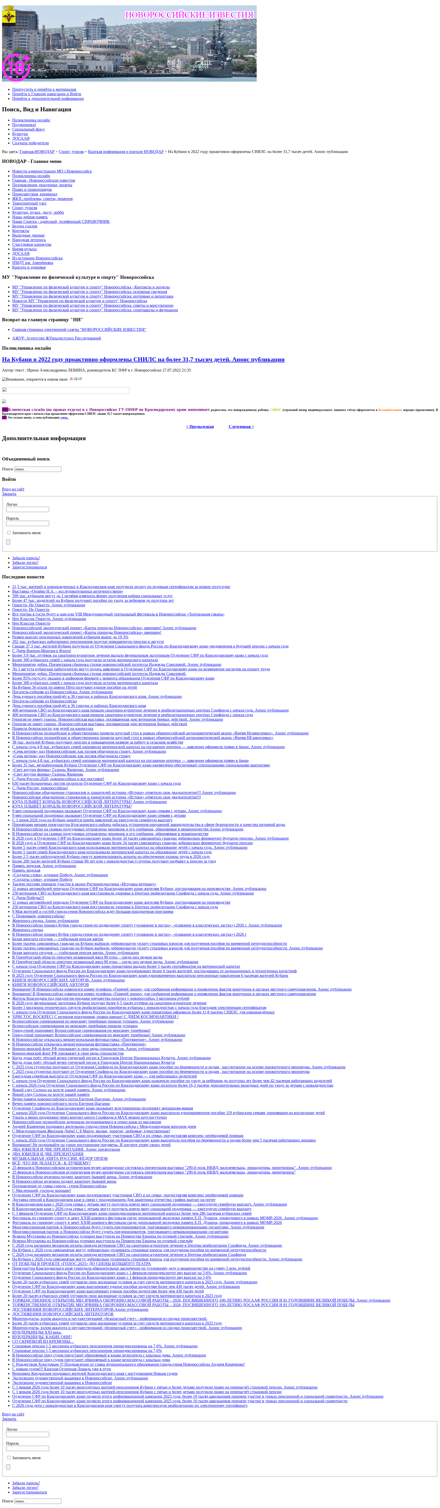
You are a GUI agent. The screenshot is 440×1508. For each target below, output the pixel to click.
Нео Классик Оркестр (31, 623)
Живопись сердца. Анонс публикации (45, 920)
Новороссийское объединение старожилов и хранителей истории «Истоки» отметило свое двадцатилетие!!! (106, 797)
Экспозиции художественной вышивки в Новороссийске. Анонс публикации (80, 1378)
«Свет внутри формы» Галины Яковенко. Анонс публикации (65, 769)
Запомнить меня (26, 533)
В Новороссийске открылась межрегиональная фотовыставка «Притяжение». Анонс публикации (97, 1039)
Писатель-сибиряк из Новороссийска (44, 701)
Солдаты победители (30, 143)
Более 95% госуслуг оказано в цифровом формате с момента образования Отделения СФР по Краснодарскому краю (113, 678)
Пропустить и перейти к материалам (44, 89)
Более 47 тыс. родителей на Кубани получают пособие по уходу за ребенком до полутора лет (93, 600)
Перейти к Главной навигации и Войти (46, 94)
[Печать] (76, 379)
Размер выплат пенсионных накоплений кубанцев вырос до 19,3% (70, 637)
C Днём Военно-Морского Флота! (41, 651)
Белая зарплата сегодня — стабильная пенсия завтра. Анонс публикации (75, 952)
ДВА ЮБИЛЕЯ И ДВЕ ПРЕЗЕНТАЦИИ (48, 1154)
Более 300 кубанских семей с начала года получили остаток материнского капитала (85, 660)
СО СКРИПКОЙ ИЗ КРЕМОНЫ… (43, 1341)
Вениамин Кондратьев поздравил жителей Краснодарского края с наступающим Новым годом (94, 1373)
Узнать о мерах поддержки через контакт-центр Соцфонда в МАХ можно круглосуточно (89, 1117)
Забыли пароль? (26, 558)
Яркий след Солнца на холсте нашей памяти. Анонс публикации (69, 1090)
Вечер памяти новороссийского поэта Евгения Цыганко (61, 1103)
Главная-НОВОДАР (37, 151)
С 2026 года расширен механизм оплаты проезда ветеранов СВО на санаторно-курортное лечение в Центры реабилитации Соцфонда (129, 1254)
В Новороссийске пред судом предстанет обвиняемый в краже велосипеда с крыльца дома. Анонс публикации (109, 1355)
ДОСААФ (21, 138)
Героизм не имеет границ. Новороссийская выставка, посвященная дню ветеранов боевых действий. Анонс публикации (117, 719)
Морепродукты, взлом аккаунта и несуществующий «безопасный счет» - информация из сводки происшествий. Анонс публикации (127, 1328)
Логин (11, 504)
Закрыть (9, 493)
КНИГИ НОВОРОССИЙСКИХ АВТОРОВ (50, 984)
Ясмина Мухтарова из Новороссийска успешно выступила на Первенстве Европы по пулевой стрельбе (102, 1241)
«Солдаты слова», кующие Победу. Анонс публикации (60, 875)
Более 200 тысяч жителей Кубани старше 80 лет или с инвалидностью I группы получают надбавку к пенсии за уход (114, 861)
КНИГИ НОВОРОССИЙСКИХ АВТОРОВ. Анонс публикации (68, 980)
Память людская (26, 870)
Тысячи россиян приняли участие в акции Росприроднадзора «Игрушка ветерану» (84, 884)
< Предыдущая (200, 426)
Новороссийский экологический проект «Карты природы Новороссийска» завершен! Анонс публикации (104, 628)
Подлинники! (24, 124)
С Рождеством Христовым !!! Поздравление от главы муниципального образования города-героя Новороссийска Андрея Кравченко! (128, 1364)
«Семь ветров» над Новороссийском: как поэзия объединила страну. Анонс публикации (89, 751)
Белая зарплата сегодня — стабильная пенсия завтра (57, 939)
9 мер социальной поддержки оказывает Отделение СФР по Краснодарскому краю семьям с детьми (99, 815)
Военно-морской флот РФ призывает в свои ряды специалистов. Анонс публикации (86, 1049)
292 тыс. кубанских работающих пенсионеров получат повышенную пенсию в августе (88, 641)
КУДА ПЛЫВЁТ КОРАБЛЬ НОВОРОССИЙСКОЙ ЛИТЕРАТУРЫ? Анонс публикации (89, 801)
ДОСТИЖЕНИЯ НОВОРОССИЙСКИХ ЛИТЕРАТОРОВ (63, 1314)
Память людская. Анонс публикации (44, 866)
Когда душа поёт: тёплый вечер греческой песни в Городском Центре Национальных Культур (93, 1062)
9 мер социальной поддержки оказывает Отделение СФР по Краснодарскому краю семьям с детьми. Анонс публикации (117, 811)
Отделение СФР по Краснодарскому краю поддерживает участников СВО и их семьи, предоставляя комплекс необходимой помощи (127, 1135)
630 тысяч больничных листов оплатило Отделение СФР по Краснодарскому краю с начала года (96, 783)
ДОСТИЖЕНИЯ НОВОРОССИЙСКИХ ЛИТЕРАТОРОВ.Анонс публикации (80, 1309)
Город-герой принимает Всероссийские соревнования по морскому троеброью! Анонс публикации (98, 1035)
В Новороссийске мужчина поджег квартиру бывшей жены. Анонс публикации (82, 1177)
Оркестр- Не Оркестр (30, 609)
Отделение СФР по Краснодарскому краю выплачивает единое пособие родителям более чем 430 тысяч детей (108, 1291)
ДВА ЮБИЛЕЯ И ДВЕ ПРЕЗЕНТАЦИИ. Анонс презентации (66, 1149)
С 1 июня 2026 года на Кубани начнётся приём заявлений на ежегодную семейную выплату (92, 820)
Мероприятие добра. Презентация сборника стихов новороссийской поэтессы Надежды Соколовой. (99, 673)
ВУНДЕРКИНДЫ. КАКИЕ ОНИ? (42, 1337)
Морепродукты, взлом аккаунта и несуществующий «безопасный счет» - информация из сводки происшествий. (109, 1318)
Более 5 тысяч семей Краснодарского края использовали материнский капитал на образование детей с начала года (112, 852)
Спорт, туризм (71, 151)
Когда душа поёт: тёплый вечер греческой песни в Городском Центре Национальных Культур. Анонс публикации (111, 1058)
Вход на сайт (13, 489)
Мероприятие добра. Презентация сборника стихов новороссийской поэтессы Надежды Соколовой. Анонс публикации (116, 664)
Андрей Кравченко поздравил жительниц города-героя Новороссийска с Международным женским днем (104, 1126)
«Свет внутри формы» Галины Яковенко (47, 774)
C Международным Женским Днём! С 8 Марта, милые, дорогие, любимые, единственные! (91, 1131)
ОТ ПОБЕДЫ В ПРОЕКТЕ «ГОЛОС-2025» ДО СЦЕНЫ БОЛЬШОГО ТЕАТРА (81, 1263)
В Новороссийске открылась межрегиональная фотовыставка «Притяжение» (79, 1044)
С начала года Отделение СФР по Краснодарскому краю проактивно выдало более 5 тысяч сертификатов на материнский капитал (126, 966)
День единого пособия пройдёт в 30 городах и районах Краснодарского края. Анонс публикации (97, 696)
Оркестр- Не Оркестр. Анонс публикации (48, 605)
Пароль (12, 518)
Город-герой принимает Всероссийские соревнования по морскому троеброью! (81, 1030)
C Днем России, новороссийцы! (40, 788)
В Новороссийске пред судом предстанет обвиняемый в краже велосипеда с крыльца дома (91, 1360)
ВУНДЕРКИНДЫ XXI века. (37, 1332)
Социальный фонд (28, 129)
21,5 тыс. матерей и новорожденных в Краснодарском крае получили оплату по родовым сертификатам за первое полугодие (121, 586)
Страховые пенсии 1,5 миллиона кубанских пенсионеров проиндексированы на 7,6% (87, 1350)
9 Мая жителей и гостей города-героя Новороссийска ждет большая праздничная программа (92, 911)
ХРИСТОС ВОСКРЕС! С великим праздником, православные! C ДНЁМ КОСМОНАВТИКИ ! (95, 1016)
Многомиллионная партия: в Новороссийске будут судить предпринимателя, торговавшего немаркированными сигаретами (120, 1231)
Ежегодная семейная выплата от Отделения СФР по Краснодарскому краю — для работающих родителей (104, 1076)
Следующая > (241, 426)
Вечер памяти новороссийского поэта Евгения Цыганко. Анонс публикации (79, 1099)
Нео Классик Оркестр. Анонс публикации (49, 619)
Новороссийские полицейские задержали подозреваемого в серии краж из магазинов (86, 1122)
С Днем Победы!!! (28, 898)
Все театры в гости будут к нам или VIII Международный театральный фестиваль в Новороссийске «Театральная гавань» (118, 614)
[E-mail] (80, 379)
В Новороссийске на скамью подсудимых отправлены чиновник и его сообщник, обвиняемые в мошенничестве (110, 834)
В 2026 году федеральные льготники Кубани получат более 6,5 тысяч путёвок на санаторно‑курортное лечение (109, 1003)
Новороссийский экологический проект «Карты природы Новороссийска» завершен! (86, 632)
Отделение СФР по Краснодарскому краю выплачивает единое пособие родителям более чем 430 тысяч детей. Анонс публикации (126, 1286)
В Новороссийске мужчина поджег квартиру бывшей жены (64, 1181)
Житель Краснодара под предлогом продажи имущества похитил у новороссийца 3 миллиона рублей (100, 998)
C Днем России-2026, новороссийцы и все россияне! (58, 779)
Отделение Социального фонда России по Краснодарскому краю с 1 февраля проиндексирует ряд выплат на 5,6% (111, 1277)
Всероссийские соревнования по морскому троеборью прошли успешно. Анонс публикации (93, 1021)
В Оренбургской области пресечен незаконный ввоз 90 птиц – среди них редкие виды (87, 957)
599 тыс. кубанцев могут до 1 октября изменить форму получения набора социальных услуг (92, 596)
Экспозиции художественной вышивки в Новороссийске (62, 1382)
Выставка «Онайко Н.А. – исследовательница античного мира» (67, 591)
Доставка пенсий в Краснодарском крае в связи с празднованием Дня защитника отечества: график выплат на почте (113, 1199)
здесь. (64, 417)
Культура (20, 134)
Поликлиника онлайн (31, 120)
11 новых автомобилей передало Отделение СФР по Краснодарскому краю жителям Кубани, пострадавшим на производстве (121, 902)
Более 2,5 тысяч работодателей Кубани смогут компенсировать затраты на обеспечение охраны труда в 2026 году (111, 856)
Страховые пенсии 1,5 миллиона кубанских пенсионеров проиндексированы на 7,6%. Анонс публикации (105, 1346)
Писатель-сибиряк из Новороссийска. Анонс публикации (62, 692)
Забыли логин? (25, 562)
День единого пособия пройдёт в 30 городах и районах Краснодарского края (79, 705)
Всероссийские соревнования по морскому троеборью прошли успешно (75, 1026)
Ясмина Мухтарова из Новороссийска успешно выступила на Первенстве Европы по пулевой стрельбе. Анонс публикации (120, 1236)
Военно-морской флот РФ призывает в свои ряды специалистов (68, 1053)
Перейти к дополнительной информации (48, 98)
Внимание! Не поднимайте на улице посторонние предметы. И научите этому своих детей (91, 1145)
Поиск (8, 469)
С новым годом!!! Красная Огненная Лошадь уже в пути (61, 1369)
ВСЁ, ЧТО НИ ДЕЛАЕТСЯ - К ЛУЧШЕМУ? (51, 1163)
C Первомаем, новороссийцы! (38, 916)
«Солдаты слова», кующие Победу (42, 879)
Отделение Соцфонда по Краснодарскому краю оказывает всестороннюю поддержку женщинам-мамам (102, 1108)
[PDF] (72, 379)
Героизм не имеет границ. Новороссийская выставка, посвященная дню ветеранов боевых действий (99, 724)
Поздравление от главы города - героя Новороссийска (59, 1186)
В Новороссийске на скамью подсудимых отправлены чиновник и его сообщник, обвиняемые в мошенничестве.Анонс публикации (127, 829)
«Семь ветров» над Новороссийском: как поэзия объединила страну (71, 756)
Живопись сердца (27, 930)
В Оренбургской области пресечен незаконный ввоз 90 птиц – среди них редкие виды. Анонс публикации (105, 962)
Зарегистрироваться (29, 567)
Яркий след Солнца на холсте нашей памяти (51, 1094)
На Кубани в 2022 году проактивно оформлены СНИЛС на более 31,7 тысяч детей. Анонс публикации (143, 359)
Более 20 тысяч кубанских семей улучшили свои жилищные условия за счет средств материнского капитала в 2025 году (117, 1296)
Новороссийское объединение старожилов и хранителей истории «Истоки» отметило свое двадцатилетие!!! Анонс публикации (124, 792)
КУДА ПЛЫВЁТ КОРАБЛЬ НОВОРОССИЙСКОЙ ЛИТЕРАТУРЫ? (72, 806)
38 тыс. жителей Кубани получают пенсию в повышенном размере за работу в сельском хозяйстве (97, 742)
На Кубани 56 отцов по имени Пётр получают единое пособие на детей (74, 687)
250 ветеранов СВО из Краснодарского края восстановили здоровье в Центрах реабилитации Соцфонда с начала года (115, 907)
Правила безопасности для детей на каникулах (52, 728)
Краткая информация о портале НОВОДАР (126, 151)
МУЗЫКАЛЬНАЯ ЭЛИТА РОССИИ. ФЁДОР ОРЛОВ (60, 1158)
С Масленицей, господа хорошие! (41, 1190)
